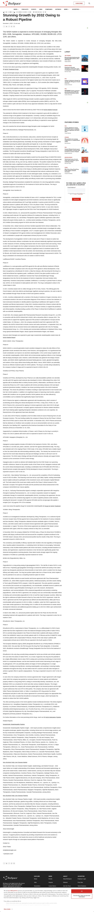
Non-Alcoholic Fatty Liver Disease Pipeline (15, 795)
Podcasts (25, 9)
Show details (7, 909)
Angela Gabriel (68, 61)
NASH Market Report (9, 337)
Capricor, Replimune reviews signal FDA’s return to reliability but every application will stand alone (72, 129)
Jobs (40, 9)
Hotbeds (58, 9)
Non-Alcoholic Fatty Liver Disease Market (15, 762)
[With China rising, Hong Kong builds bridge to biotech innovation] (85, 170)
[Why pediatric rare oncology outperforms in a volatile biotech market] (85, 140)
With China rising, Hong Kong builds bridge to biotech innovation (72, 170)
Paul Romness (67, 143)
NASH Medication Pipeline (53, 717)
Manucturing (68, 65)
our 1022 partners (13, 890)
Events (33, 9)
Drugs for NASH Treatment (53, 506)
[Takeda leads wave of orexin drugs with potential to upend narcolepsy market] (85, 160)
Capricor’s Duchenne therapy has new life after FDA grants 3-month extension (72, 82)
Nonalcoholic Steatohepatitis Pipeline (14, 724)
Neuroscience (68, 157)
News (15, 9)
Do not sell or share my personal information (81, 896)
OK (82, 891)
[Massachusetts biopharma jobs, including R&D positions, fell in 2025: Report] (85, 58)
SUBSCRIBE (79, 3)
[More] (18, 9)
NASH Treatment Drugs (12, 69)
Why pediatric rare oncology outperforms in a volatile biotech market (72, 140)
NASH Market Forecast (50, 109)
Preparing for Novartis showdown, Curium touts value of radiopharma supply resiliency (72, 69)
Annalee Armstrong (68, 173)
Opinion (67, 137)
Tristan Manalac (68, 133)
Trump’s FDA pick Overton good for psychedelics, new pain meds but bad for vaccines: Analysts (72, 150)
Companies (48, 9)
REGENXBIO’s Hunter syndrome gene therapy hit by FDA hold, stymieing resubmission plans (72, 92)
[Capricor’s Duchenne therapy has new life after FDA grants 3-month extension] (85, 81)
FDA (66, 78)
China (66, 167)
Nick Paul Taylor (68, 71)
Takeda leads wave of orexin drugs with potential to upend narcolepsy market (72, 160)
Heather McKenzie (68, 84)
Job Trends (68, 55)
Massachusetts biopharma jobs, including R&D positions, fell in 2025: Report (72, 58)
